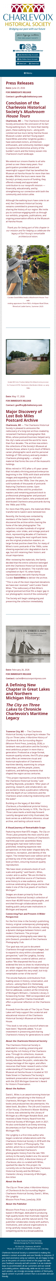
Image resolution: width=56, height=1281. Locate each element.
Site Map (45, 1249)
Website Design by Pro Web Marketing (28, 1243)
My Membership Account (28, 55)
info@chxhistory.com (32, 1249)
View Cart (22, 63)
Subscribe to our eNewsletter (29, 50)
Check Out (35, 63)
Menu (29, 73)
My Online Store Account (28, 59)
